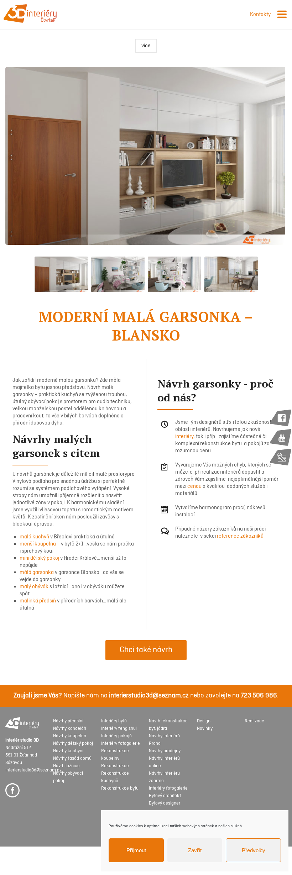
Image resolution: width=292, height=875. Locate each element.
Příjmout (136, 850)
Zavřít (195, 850)
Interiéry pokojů (116, 736)
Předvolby (253, 850)
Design (203, 721)
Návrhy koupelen (69, 736)
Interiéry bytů (114, 721)
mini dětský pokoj (39, 558)
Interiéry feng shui (119, 729)
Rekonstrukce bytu (120, 788)
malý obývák (34, 586)
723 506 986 (259, 695)
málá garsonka (37, 572)
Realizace (254, 721)
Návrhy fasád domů (72, 758)
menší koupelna (38, 544)
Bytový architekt (165, 796)
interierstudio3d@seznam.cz (149, 695)
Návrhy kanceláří (69, 729)
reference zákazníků (240, 536)
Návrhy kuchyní (68, 751)
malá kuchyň (34, 537)
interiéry (184, 436)
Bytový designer (164, 803)
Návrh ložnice (66, 766)
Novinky (205, 729)
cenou (194, 486)
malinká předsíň (38, 601)
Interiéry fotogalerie (120, 743)
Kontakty (260, 14)
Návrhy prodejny (165, 751)
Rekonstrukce (115, 766)
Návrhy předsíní (68, 721)
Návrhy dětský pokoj (73, 743)
